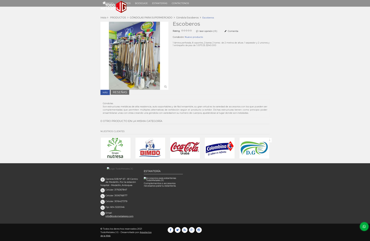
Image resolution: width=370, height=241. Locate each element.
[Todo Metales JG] (119, 7)
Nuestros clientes (112, 131)
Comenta (232, 31)
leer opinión (208, 31)
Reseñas (120, 92)
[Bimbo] (115, 148)
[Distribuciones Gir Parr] (220, 148)
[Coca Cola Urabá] (150, 148)
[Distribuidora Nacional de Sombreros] (254, 148)
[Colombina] (185, 148)
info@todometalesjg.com (119, 216)
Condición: (178, 37)
